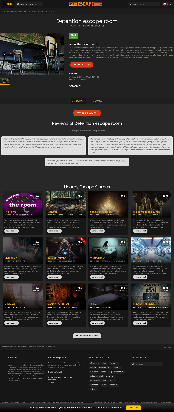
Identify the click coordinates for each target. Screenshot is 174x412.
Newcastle (94, 372)
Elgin (104, 363)
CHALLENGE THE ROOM (24, 215)
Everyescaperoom (9, 11)
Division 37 (11, 258)
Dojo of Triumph (56, 258)
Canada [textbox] (139, 364)
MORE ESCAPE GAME (87, 335)
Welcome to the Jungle (147, 212)
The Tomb (11, 212)
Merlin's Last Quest (58, 304)
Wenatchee (114, 363)
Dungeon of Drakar (144, 304)
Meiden (93, 367)
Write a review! (87, 113)
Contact (51, 382)
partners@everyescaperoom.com (60, 377)
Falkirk (112, 380)
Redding (117, 367)
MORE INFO (80, 64)
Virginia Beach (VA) (116, 372)
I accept (133, 407)
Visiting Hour (97, 258)
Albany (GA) (94, 363)
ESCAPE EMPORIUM (109, 215)
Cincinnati (94, 385)
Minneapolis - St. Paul (98, 380)
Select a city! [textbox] (138, 4)
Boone (103, 372)
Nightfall (52, 212)
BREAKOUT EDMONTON (94, 26)
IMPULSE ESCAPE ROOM (68, 307)
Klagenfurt (110, 376)
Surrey (104, 385)
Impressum (52, 380)
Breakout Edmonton (37, 11)
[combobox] (144, 4)
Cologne (93, 389)
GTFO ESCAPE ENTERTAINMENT (70, 215)
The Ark (137, 258)
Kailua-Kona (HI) (96, 376)
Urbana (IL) (114, 385)
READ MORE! (11, 231)
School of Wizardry (101, 212)
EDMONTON (74, 26)
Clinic (93, 304)
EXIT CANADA (21, 261)
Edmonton (22, 11)
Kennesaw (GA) (104, 367)
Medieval (10, 304)
